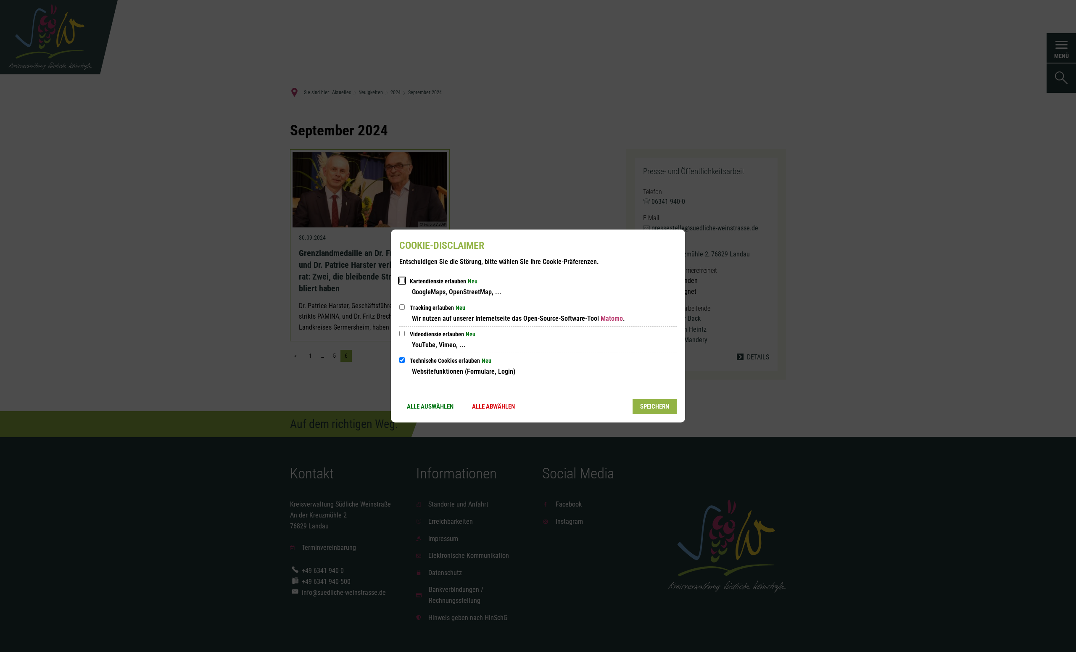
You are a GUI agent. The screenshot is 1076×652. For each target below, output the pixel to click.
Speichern (654, 406)
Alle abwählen (493, 406)
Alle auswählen (430, 406)
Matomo (612, 318)
